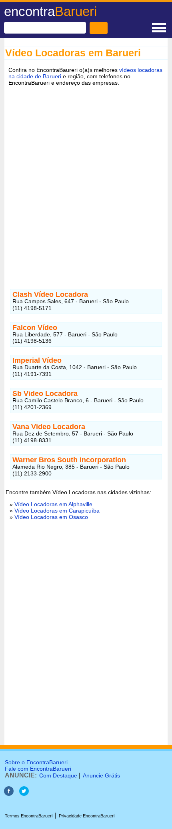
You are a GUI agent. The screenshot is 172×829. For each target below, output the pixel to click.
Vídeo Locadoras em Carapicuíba (57, 510)
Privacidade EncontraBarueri (86, 815)
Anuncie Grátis (101, 775)
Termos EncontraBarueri (28, 815)
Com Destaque (58, 775)
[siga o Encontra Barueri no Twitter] (24, 793)
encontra (50, 11)
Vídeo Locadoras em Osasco (51, 517)
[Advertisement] (86, 181)
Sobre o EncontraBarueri (36, 762)
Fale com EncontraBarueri (38, 768)
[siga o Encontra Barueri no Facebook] (9, 793)
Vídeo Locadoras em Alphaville (53, 504)
